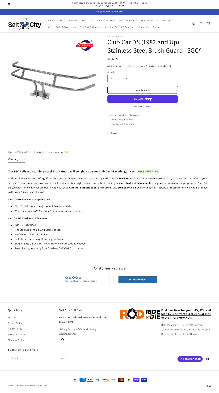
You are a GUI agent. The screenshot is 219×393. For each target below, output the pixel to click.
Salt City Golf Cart (22, 385)
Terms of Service (16, 334)
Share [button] (114, 133)
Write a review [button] (137, 279)
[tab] (16, 159)
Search (11, 317)
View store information (123, 124)
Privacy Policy (15, 328)
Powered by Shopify (38, 385)
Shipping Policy (16, 340)
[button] (128, 20)
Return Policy (15, 323)
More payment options (142, 107)
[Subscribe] (62, 358)
